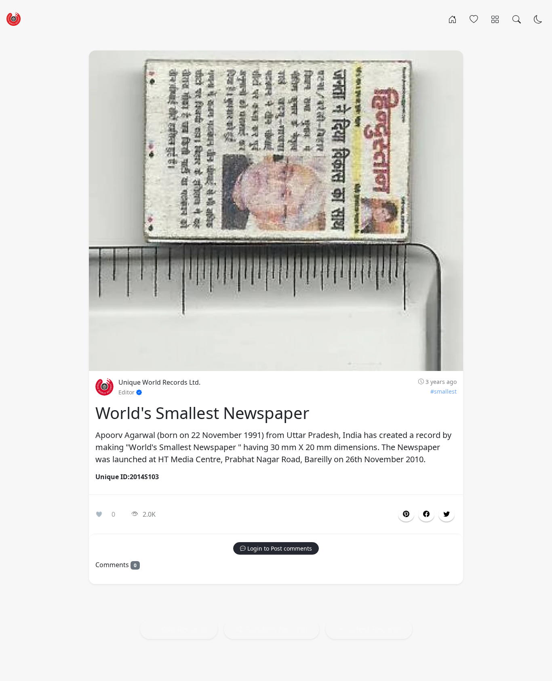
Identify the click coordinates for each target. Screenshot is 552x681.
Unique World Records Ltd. (159, 382)
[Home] (452, 18)
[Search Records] (516, 18)
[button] (426, 514)
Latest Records (374, 629)
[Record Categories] (495, 18)
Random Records (277, 629)
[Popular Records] (473, 18)
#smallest (443, 391)
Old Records (184, 629)
